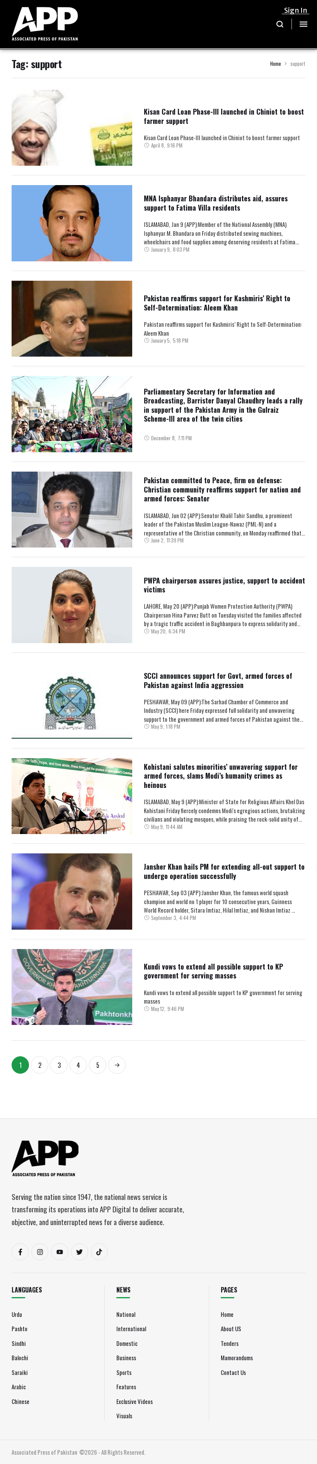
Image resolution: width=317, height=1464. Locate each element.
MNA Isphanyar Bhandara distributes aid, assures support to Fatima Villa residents (216, 202)
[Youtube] (59, 1251)
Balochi (20, 1357)
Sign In (295, 10)
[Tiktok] (99, 1251)
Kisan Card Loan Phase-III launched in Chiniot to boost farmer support (224, 115)
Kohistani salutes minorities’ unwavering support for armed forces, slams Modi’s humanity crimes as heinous (221, 776)
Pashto (19, 1328)
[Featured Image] (72, 148)
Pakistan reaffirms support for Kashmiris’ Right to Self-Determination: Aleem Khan (217, 302)
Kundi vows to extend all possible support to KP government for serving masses (213, 970)
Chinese (20, 1401)
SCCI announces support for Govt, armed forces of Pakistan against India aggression (218, 680)
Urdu (17, 1314)
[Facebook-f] (20, 1251)
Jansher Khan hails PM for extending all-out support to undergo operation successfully (224, 871)
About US (231, 1328)
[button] (280, 24)
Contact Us (233, 1372)
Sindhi (19, 1343)
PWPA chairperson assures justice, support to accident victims (224, 584)
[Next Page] (117, 1065)
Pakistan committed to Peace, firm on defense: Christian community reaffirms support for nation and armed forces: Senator (222, 489)
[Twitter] (79, 1251)
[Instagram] (39, 1251)
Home (275, 63)
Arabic (19, 1386)
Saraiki (20, 1372)
